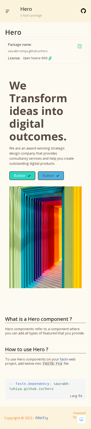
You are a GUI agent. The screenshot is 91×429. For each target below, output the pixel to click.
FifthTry (41, 418)
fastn (64, 359)
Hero (26, 8)
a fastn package (31, 15)
